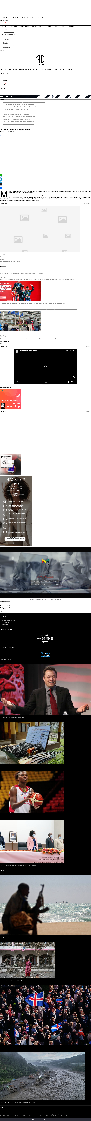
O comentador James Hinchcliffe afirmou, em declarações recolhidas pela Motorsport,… (24, 102)
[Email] (45, 186)
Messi (50, 1115)
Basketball (20, 1115)
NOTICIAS (5, 17)
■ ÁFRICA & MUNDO (24, 26)
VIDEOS (34, 17)
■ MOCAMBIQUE (13, 26)
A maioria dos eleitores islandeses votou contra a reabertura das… (18, 121)
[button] (1, 20)
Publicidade (4, 74)
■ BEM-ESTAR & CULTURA (51, 26)
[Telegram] (45, 181)
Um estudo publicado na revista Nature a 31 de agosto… (16, 109)
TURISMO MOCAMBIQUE (25, 17)
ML (1, 20)
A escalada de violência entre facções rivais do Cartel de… (16, 119)
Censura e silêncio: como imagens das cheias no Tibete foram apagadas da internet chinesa (20, 980)
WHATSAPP (6, 20)
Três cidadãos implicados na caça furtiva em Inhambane (12, 766)
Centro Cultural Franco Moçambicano (34, 1115)
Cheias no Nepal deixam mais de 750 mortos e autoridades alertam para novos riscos (18, 1102)
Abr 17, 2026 (3, 336)
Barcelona (15, 1115)
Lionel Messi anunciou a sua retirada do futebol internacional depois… (19, 116)
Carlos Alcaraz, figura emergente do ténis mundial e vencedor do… (18, 104)
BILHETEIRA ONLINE (13, 17)
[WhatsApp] (45, 175)
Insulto (46, 1115)
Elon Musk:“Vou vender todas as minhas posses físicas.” (12, 717)
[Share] (45, 188)
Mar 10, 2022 (3, 277)
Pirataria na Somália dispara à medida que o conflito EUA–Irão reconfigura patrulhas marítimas (20, 937)
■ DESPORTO (63, 26)
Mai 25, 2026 (3, 307)
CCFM (25, 1115)
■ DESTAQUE (4, 26)
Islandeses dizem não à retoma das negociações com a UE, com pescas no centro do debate (20, 1047)
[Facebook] (45, 177)
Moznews (2, 276)
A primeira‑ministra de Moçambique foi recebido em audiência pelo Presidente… (22, 106)
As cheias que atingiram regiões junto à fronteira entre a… (16, 114)
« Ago (1, 611)
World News (59, 1115)
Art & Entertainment (6, 1115)
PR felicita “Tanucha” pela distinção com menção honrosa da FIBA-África (16, 816)
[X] (45, 184)
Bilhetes (45, 382)
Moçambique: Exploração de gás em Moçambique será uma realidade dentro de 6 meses (22, 273)
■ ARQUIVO (71, 26)
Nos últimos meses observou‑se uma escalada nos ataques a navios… (19, 111)
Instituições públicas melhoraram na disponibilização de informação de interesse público (19, 865)
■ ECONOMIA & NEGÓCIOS (36, 26)
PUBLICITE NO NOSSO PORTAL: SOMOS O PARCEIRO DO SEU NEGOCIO (45, 599)
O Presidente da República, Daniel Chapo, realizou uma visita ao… (18, 124)
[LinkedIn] (45, 179)
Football (43, 1115)
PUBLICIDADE (40, 17)
